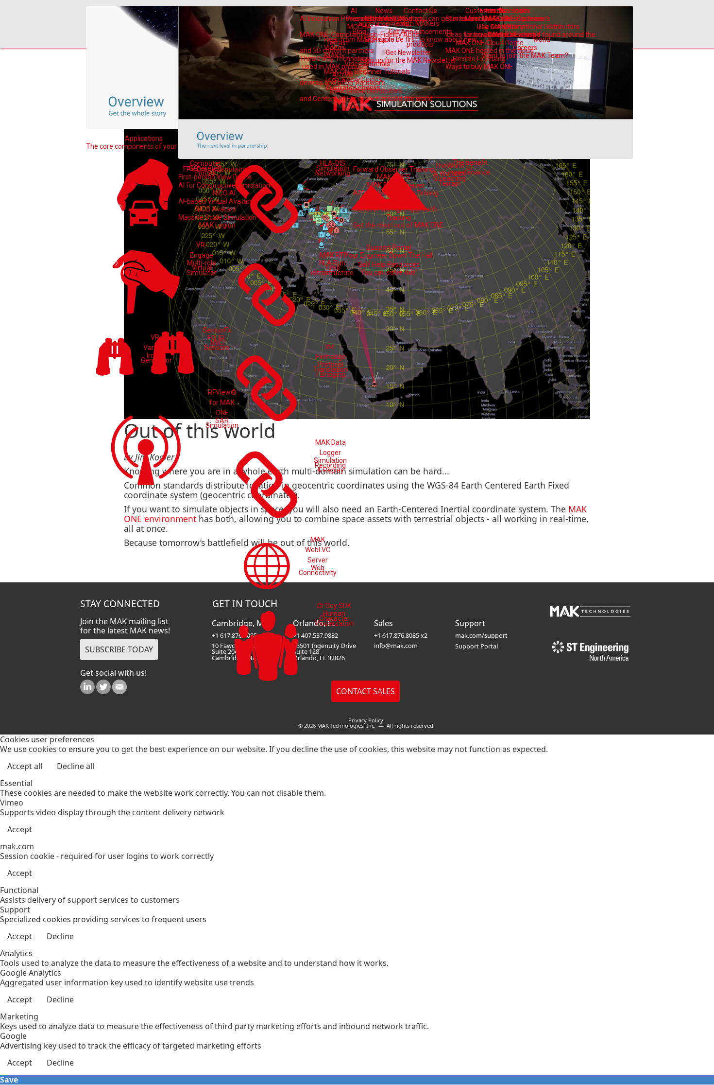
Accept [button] (19, 829)
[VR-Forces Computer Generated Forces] (145, 194)
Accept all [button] (24, 766)
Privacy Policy (365, 720)
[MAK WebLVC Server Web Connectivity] (267, 566)
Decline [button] (60, 936)
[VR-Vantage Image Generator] (115, 358)
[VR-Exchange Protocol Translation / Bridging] (267, 388)
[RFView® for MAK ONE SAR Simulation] (145, 447)
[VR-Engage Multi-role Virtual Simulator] (146, 280)
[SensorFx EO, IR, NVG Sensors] (173, 355)
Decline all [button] (75, 766)
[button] (680, 1051)
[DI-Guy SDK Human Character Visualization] (267, 648)
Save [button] (9, 1080)
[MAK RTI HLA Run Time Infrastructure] (267, 294)
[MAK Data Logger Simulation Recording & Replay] (267, 484)
